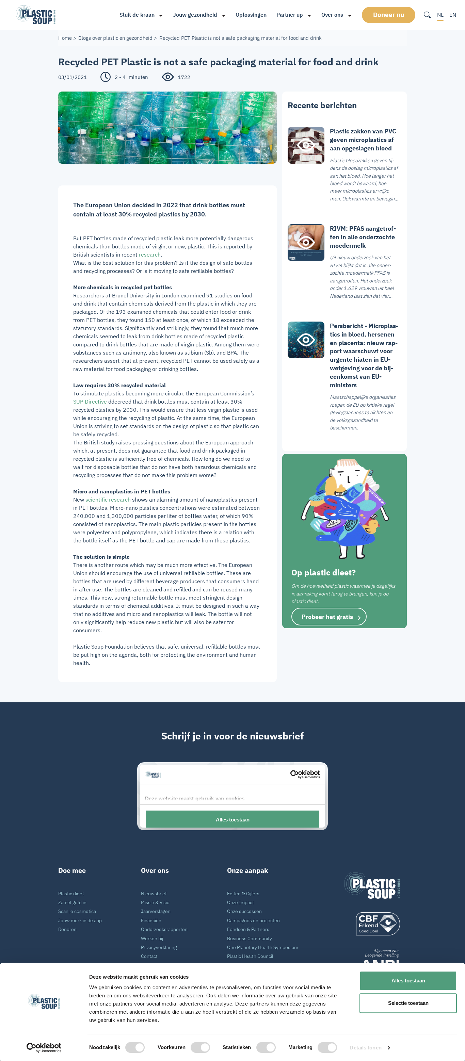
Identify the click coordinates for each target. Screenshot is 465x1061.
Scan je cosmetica (77, 911)
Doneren (67, 929)
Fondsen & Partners (248, 929)
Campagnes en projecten (253, 920)
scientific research (108, 499)
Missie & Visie (155, 902)
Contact (149, 956)
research (150, 254)
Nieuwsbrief (153, 893)
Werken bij (152, 938)
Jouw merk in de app (80, 920)
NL (440, 14)
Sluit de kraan (137, 14)
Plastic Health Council (250, 956)
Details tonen (365, 1047)
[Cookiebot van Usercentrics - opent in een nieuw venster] (44, 1048)
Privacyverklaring (159, 947)
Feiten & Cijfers (243, 893)
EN (452, 14)
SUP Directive (90, 401)
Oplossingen (251, 14)
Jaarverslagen (156, 911)
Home (65, 37)
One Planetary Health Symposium (262, 947)
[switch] (200, 1047)
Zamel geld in (72, 902)
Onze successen (244, 911)
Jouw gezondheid (195, 14)
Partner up (289, 14)
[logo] (372, 923)
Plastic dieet (71, 893)
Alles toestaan (408, 980)
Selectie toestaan (408, 1003)
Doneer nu (388, 15)
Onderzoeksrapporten (164, 929)
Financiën (151, 920)
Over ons (332, 14)
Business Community (249, 938)
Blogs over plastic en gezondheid (115, 37)
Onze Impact (240, 902)
